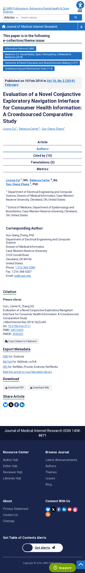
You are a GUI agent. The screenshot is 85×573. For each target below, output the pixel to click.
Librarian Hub (12, 478)
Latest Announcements (61, 460)
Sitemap (8, 521)
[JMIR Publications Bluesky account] (47, 509)
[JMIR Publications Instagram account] (75, 509)
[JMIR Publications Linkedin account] (64, 509)
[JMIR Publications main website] (36, 10)
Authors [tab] (43, 149)
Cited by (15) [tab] (42, 155)
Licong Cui (10, 128)
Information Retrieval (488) (19, 48)
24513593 (17, 330)
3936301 (18, 334)
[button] (80, 4)
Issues (50, 478)
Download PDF (16, 387)
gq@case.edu (22, 275)
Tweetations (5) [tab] (43, 162)
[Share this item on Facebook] (16, 404)
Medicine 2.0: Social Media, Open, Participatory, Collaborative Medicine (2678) (38, 56)
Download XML (40, 387)
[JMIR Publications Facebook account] (58, 509)
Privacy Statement (15, 509)
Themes (51, 472)
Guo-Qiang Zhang (53, 128)
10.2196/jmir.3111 (19, 326)
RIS (5, 366)
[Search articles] (75, 17)
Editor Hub (10, 466)
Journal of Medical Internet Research (31, 26)
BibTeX (7, 361)
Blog (48, 484)
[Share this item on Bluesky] (5, 404)
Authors (50, 466)
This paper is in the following (26, 38)
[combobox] (44, 17)
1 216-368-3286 (25, 267)
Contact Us (10, 515)
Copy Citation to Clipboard (22, 341)
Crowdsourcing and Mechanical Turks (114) (29, 68)
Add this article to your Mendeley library (27, 372)
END (6, 356)
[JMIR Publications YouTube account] (69, 509)
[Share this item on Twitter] (10, 404)
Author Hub (10, 460)
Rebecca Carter (29, 128)
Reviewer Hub (12, 472)
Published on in (40, 83)
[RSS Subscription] (47, 514)
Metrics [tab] (42, 169)
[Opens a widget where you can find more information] (62, 568)
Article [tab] (43, 142)
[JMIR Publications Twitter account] (53, 509)
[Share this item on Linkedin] (22, 404)
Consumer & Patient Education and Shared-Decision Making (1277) (41, 63)
